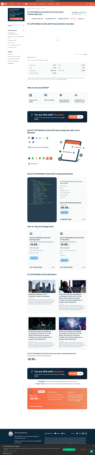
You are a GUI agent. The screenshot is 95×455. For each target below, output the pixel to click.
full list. (79, 400)
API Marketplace (33, 4)
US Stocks (10, 54)
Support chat (50, 433)
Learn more (56, 1)
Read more (5, 449)
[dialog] (47, 449)
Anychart (85, 54)
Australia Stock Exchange (14, 56)
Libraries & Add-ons (37, 18)
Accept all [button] (69, 449)
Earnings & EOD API (63, 18)
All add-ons (34, 164)
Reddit (58, 433)
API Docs (12, 4)
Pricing (10, 25)
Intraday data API (12, 47)
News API (73, 18)
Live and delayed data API (14, 45)
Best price (81, 18)
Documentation (12, 30)
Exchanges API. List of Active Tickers (13, 33)
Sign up (91, 4)
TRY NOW (16, 18)
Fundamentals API (12, 40)
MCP (24, 4)
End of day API (11, 42)
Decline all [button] (83, 449)
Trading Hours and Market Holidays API (16, 37)
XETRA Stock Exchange (13, 61)
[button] (31, 451)
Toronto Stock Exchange (14, 58)
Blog (64, 433)
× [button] (93, 445)
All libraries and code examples (40, 147)
